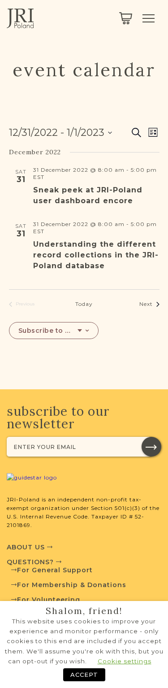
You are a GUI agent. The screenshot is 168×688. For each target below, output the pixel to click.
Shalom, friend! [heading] (84, 610)
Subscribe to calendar (50, 330)
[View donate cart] (125, 18)
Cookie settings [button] (124, 661)
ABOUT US (27, 547)
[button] (151, 447)
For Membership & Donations (71, 585)
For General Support (55, 570)
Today (84, 303)
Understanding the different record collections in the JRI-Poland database (96, 255)
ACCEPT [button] (84, 674)
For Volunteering (48, 600)
